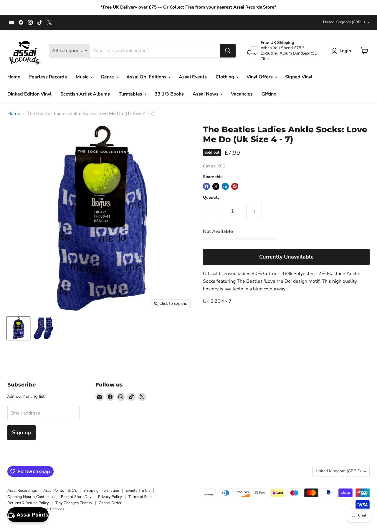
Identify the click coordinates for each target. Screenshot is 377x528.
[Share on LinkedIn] (225, 186)
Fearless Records (48, 77)
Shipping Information (101, 490)
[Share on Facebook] (206, 186)
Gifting (269, 94)
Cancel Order (110, 503)
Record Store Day (76, 496)
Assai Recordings (22, 490)
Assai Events (193, 77)
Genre (108, 77)
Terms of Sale (140, 496)
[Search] (228, 50)
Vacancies (242, 94)
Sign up (21, 432)
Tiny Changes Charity (73, 503)
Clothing (225, 77)
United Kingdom (344, 22)
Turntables (131, 94)
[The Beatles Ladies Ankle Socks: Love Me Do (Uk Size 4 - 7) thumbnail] (18, 328)
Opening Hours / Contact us (30, 496)
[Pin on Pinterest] (234, 186)
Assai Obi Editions (147, 77)
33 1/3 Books (169, 94)
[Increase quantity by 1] (254, 211)
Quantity (211, 197)
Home (13, 77)
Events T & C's (137, 490)
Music (83, 77)
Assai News (206, 94)
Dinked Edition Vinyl (29, 94)
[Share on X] (215, 186)
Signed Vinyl (298, 77)
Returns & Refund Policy (28, 503)
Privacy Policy (110, 496)
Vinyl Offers (260, 77)
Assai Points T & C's (60, 490)
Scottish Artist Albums (85, 94)
